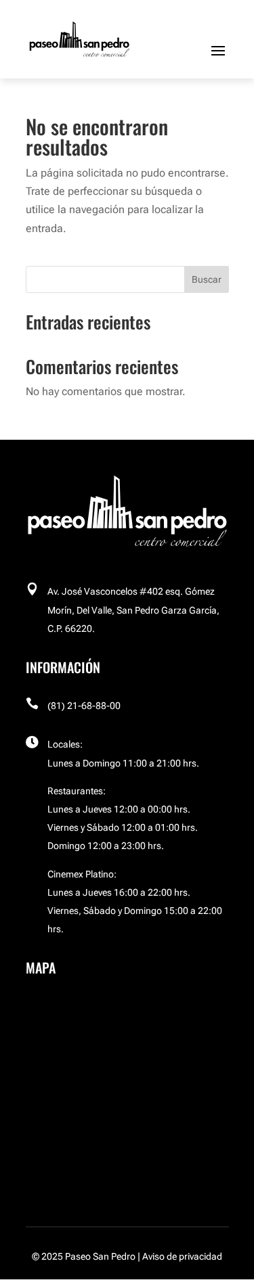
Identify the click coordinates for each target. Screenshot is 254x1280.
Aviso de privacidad (182, 1256)
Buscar (206, 279)
